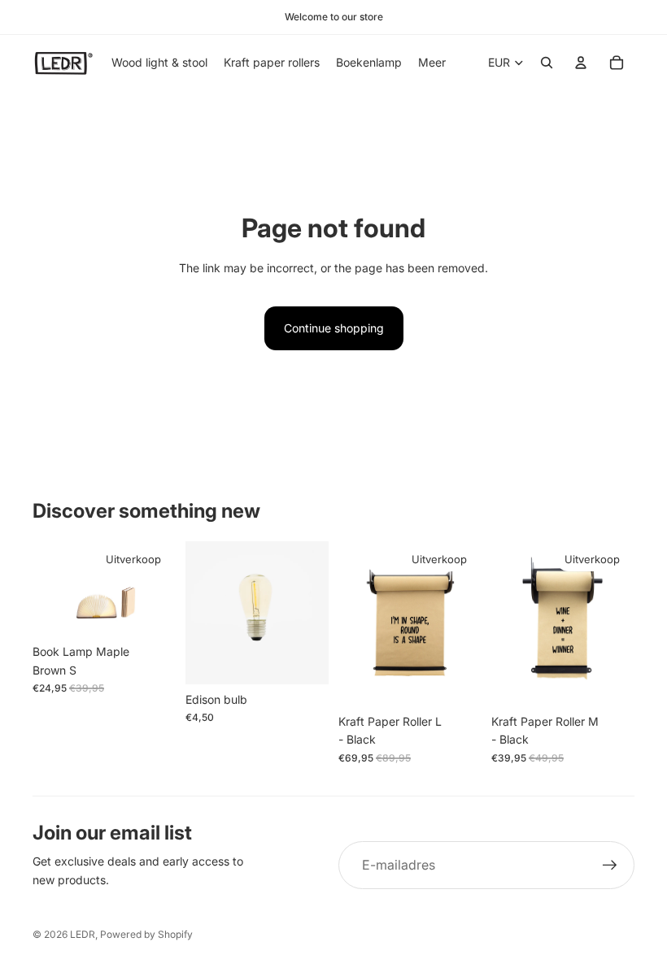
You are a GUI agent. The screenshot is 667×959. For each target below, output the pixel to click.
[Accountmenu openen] (581, 62)
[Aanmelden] (610, 865)
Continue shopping (334, 328)
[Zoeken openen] (547, 62)
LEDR (82, 934)
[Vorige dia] (45, 589)
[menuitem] (432, 62)
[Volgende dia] (163, 589)
